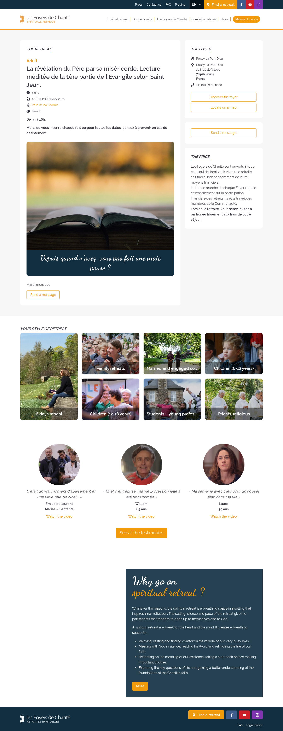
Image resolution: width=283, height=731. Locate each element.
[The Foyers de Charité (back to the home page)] (45, 19)
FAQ (168, 4)
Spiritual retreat (117, 19)
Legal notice (254, 725)
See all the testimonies (141, 532)
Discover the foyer (224, 97)
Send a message (43, 295)
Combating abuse (203, 19)
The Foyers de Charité (172, 19)
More (140, 686)
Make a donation (246, 19)
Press (139, 4)
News (224, 19)
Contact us (154, 4)
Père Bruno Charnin (45, 105)
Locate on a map (224, 107)
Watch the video (59, 516)
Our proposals (142, 19)
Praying (180, 4)
